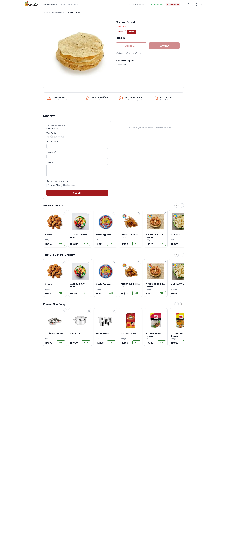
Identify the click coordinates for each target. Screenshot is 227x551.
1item (131, 32)
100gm (120, 32)
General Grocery (58, 12)
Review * (50, 162)
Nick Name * (52, 142)
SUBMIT (77, 192)
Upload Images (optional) (58, 181)
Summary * (51, 152)
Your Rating (51, 133)
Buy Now (164, 45)
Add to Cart (131, 45)
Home (45, 12)
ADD (61, 244)
